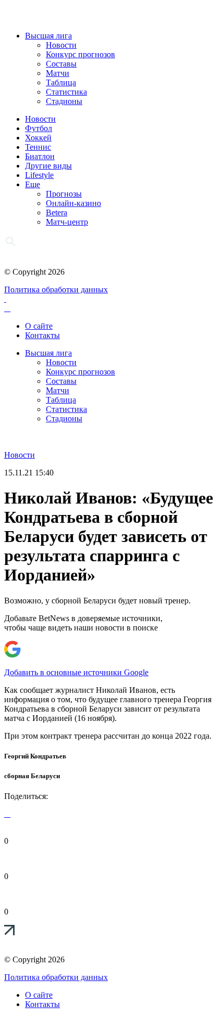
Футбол (38, 128)
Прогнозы (64, 193)
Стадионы (64, 101)
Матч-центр (67, 221)
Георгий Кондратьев (35, 756)
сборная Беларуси (32, 776)
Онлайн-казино (73, 203)
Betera (56, 212)
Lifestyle (39, 175)
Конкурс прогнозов (80, 54)
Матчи (57, 73)
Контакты (42, 335)
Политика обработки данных (56, 289)
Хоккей (38, 137)
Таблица (61, 82)
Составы (61, 63)
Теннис (38, 147)
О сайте (39, 325)
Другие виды (48, 165)
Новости (61, 45)
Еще (32, 184)
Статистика (66, 91)
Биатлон (40, 156)
